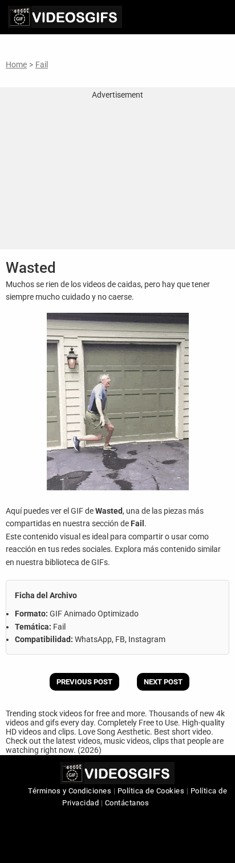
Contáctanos (127, 803)
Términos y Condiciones (69, 791)
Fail (41, 64)
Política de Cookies (151, 791)
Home (16, 64)
